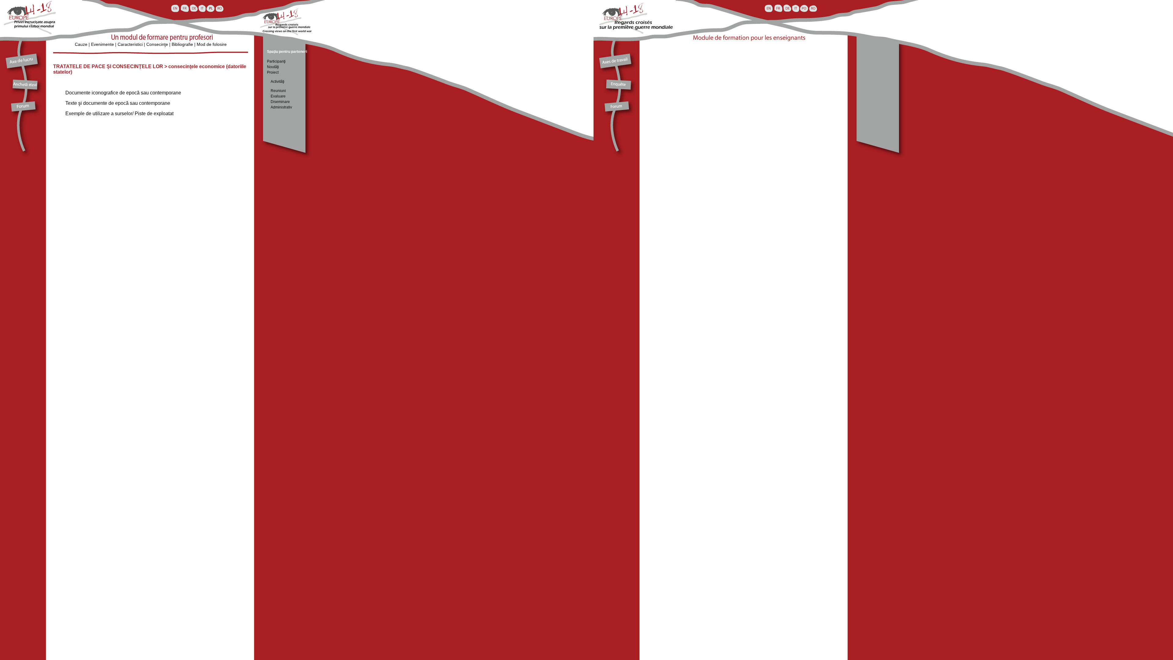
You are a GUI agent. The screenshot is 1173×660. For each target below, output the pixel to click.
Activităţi (275, 81)
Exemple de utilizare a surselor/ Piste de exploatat (119, 113)
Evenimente (102, 44)
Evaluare (278, 96)
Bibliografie (182, 44)
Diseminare (280, 102)
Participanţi (276, 61)
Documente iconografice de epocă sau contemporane (123, 92)
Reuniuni (278, 91)
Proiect (273, 72)
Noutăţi (273, 67)
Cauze (81, 44)
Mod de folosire (212, 44)
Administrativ (281, 107)
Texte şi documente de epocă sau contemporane (117, 103)
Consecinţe (157, 44)
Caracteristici (130, 44)
